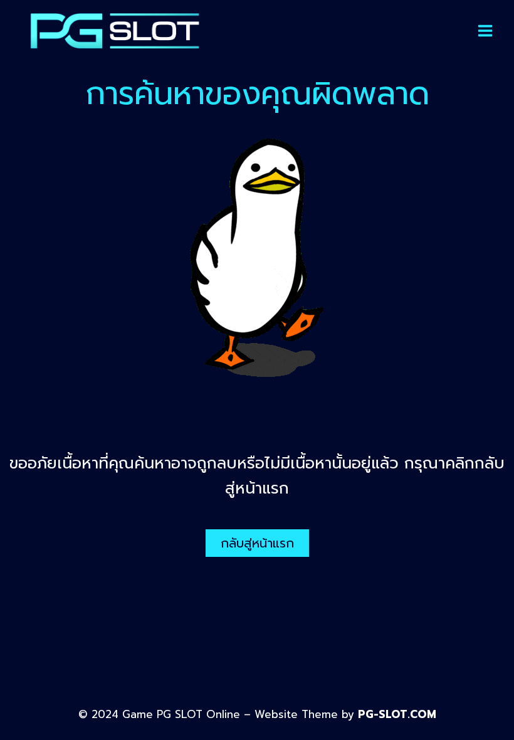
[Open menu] (485, 31)
